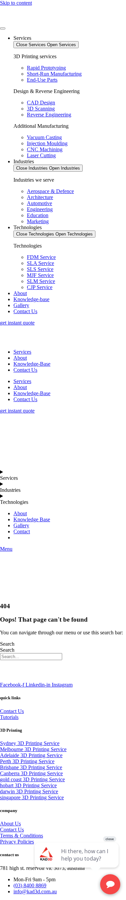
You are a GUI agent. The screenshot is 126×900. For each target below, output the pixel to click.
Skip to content (16, 3)
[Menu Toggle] (2, 28)
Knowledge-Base (31, 364)
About (20, 358)
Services (22, 352)
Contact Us (25, 370)
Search (7, 644)
